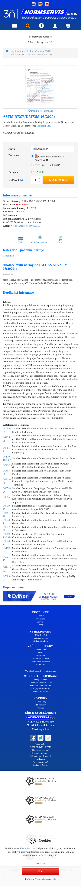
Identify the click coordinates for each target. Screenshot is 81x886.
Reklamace (40, 759)
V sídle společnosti (40, 691)
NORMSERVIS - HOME (40, 747)
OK (40, 871)
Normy (40, 616)
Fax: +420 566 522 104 (40, 685)
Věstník (40, 708)
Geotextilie (8, 255)
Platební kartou (40, 649)
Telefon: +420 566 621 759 (40, 682)
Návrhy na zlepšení (40, 750)
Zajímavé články (40, 765)
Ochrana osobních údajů (40, 756)
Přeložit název (44, 125)
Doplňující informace (42, 110)
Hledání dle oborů (40, 641)
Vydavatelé (17, 51)
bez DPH (49, 42)
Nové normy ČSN (40, 762)
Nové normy (40, 702)
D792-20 (7, 465)
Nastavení (40, 863)
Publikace (40, 619)
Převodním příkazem (40, 661)
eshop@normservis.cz (40, 688)
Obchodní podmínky (40, 753)
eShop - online (40, 679)
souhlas (26, 848)
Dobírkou (40, 655)
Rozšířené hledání (40, 638)
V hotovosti (40, 664)
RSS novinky (40, 705)
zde (54, 879)
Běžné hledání (40, 635)
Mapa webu (40, 744)
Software (40, 622)
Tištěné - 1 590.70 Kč (49, 165)
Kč (51, 36)
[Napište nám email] (48, 737)
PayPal (41, 652)
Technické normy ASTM (39, 51)
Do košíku (58, 179)
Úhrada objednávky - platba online (40, 671)
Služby (40, 624)
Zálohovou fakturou (40, 658)
